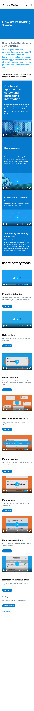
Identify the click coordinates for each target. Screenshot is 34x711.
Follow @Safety (9, 605)
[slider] (11, 135)
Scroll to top (6, 611)
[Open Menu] (26, 5)
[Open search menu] (31, 5)
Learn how (7, 306)
